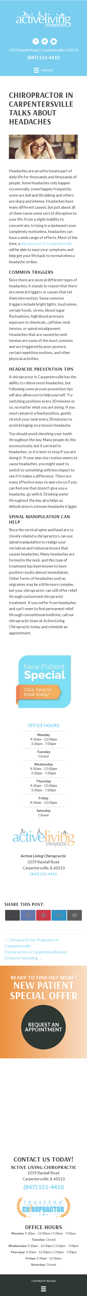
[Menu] (43, 1288)
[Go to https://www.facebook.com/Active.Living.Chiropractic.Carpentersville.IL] (35, 42)
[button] (43, 1027)
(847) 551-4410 (43, 57)
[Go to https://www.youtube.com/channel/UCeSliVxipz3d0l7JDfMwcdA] (53, 42)
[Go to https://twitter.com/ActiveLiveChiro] (44, 42)
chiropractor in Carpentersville (46, 243)
